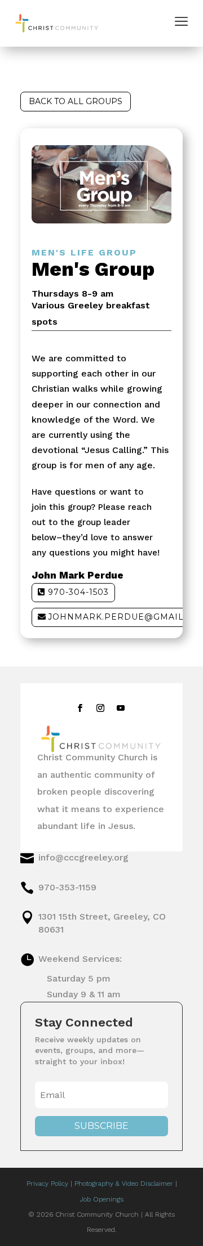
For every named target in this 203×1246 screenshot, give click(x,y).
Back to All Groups (75, 101)
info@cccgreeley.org (83, 857)
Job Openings (101, 1199)
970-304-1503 (78, 592)
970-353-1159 (67, 887)
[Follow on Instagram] (100, 708)
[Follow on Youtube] (121, 708)
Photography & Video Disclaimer (123, 1183)
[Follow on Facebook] (80, 708)
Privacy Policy (47, 1183)
